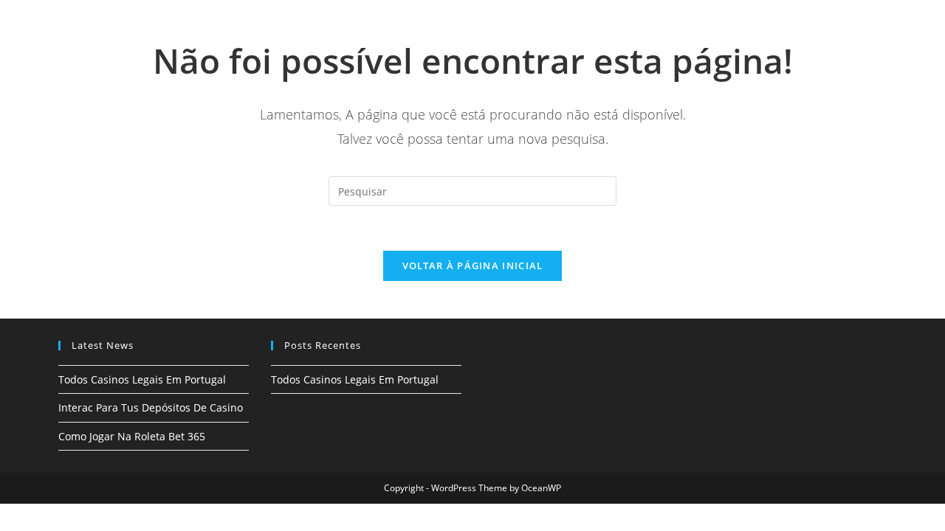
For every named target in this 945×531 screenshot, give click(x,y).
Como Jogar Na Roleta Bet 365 (131, 436)
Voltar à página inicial (472, 265)
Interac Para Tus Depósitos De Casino (150, 407)
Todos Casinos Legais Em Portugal (142, 379)
